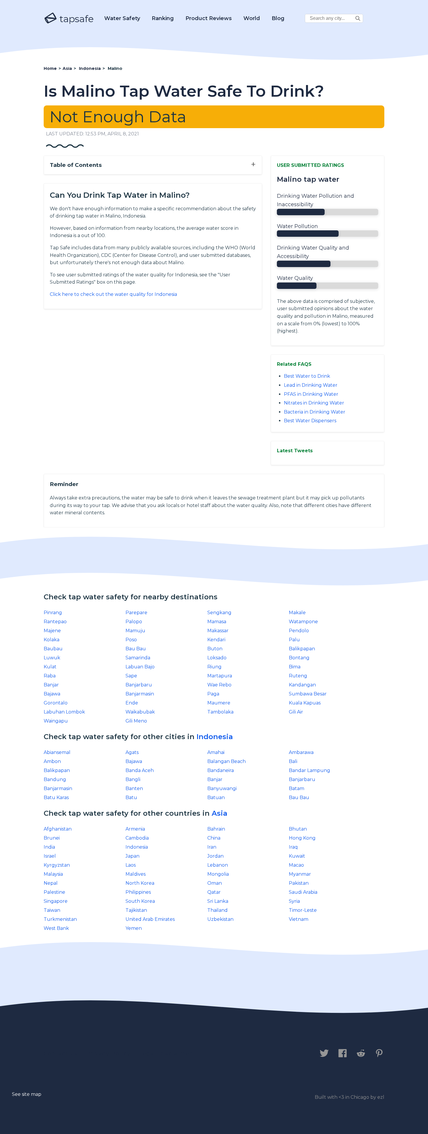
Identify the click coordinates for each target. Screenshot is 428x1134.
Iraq (293, 847)
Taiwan (52, 910)
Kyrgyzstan (57, 865)
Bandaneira (220, 770)
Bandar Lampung (309, 770)
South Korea (140, 901)
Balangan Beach (226, 761)
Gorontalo (56, 703)
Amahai (215, 752)
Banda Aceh (139, 770)
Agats (132, 752)
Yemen (133, 928)
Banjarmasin (139, 694)
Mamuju (135, 630)
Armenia (135, 829)
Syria (294, 901)
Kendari (216, 639)
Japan (132, 856)
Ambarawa (301, 752)
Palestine (54, 892)
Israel (50, 856)
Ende (131, 703)
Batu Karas (56, 797)
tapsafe (75, 18)
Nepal (51, 883)
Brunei (52, 838)
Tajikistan (136, 910)
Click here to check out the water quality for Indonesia (113, 294)
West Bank (56, 928)
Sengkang (219, 612)
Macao (296, 865)
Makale (297, 612)
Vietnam (298, 919)
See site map (26, 1094)
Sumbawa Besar (308, 694)
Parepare (136, 612)
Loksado (217, 657)
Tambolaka (220, 712)
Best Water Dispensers (310, 420)
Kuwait (297, 856)
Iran (211, 847)
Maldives (135, 874)
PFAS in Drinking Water (311, 394)
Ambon (52, 761)
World (251, 18)
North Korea (139, 883)
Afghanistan (58, 829)
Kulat (50, 667)
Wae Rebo (219, 685)
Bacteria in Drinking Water (314, 412)
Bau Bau (135, 648)
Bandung (55, 779)
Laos (130, 865)
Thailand (217, 910)
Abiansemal (57, 752)
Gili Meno (136, 721)
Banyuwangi (222, 788)
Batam (296, 788)
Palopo (133, 621)
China (213, 838)
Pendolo (299, 630)
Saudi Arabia (303, 892)
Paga (213, 694)
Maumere (218, 703)
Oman (214, 883)
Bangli (132, 779)
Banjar (51, 685)
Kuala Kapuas (305, 703)
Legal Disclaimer (165, 1053)
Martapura (219, 676)
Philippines (138, 892)
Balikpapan (302, 648)
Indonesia (215, 736)
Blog (278, 18)
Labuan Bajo (140, 667)
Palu (294, 639)
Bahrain (216, 829)
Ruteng (298, 676)
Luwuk (52, 657)
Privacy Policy (108, 1053)
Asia (219, 813)
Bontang (299, 657)
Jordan (215, 856)
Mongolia (218, 874)
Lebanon (217, 865)
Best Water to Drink (307, 376)
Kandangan (302, 685)
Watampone (303, 621)
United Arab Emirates (150, 919)
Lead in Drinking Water (310, 385)
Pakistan (299, 883)
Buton (214, 648)
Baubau (53, 648)
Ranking (163, 18)
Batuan (216, 797)
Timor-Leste (303, 910)
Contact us (61, 1053)
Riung (214, 667)
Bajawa (52, 694)
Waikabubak (140, 712)
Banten (134, 788)
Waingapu (56, 721)
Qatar (214, 892)
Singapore (56, 901)
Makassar (218, 630)
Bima (294, 667)
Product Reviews (208, 18)
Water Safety (122, 18)
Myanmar (300, 874)
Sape (131, 676)
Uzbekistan (220, 919)
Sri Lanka (217, 901)
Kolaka (51, 639)
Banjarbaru (138, 685)
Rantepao (55, 621)
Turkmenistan (60, 919)
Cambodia (137, 838)
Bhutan (298, 829)
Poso (131, 639)
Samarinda (137, 657)
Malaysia (53, 874)
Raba (50, 676)
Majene (52, 630)
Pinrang (53, 612)
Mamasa (216, 621)
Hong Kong (302, 838)
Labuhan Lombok (64, 712)
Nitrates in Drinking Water (314, 403)
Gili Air (296, 712)
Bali (293, 761)
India (49, 847)
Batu (131, 797)
